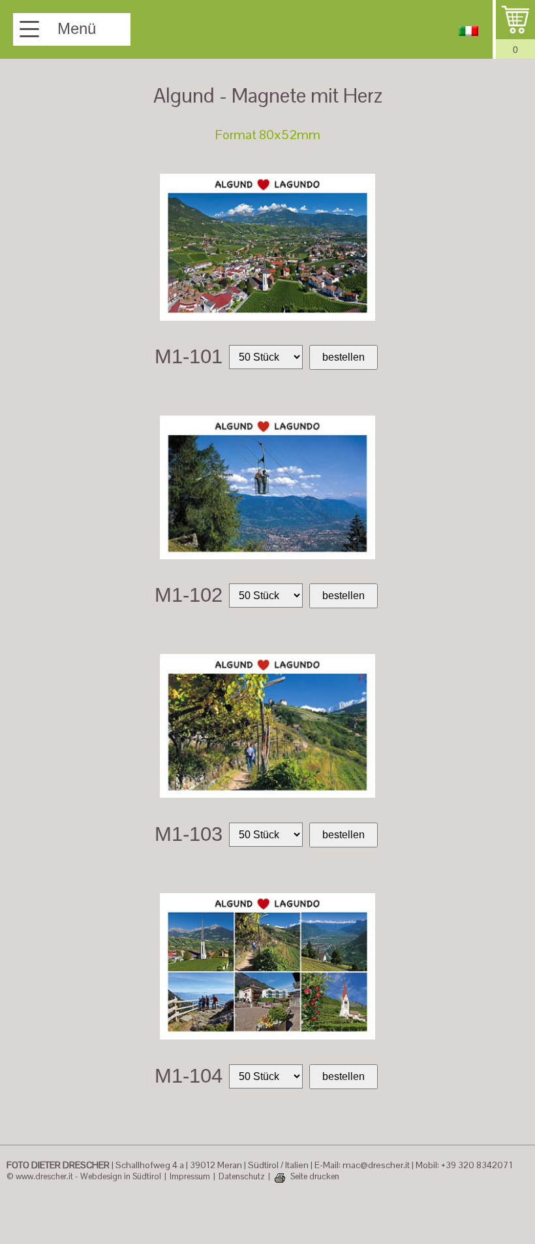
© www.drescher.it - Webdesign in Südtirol (84, 1176)
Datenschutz (242, 1176)
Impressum (190, 1176)
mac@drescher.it (376, 1165)
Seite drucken (314, 1176)
